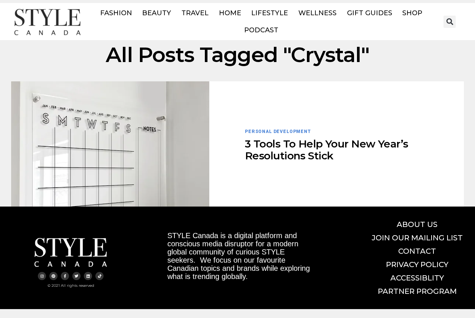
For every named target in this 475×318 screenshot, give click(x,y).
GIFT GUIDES (369, 13)
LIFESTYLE (269, 13)
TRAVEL (195, 13)
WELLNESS (317, 13)
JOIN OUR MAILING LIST (417, 237)
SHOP (412, 13)
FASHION (116, 13)
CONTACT (417, 251)
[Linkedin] (88, 276)
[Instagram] (42, 276)
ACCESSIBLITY (417, 277)
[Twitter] (76, 276)
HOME (230, 13)
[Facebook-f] (65, 276)
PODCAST (261, 30)
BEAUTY (156, 13)
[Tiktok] (99, 276)
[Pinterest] (53, 276)
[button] (449, 22)
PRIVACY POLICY (417, 264)
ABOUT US (417, 224)
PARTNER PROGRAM (417, 291)
